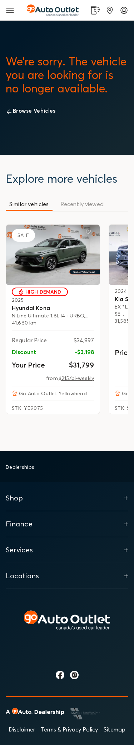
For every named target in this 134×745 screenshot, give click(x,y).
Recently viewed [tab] (82, 204)
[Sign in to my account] (124, 10)
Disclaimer (22, 729)
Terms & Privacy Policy (69, 729)
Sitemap (114, 729)
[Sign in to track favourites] (89, 233)
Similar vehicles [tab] (29, 204)
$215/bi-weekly (76, 378)
